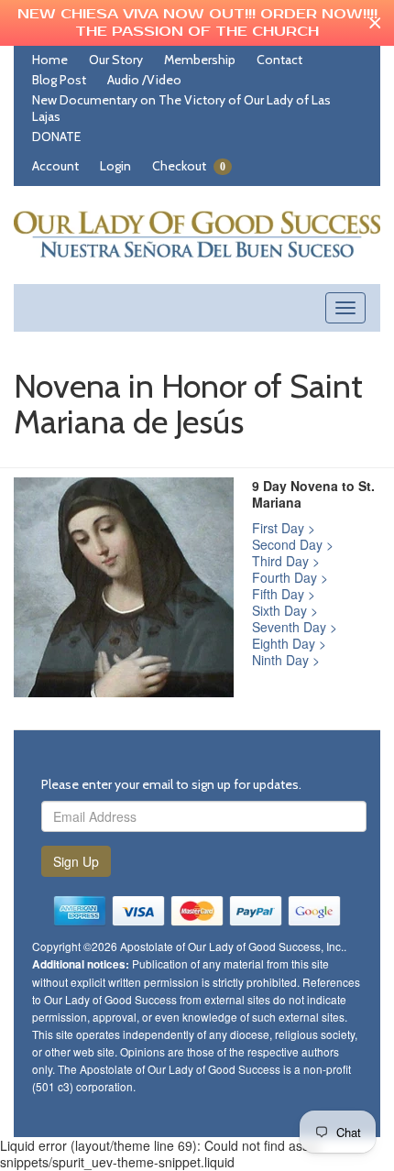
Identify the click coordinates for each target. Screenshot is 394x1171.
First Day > (283, 528)
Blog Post (59, 79)
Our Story (116, 59)
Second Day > (293, 544)
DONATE (56, 136)
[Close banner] (375, 23)
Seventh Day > (294, 627)
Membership (199, 59)
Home (50, 59)
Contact (279, 59)
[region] (197, 23)
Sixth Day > (285, 610)
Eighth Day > (289, 643)
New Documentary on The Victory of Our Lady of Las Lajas (181, 108)
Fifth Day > (283, 594)
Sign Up (76, 861)
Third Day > (286, 561)
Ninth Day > (286, 660)
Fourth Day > (290, 577)
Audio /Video (144, 79)
